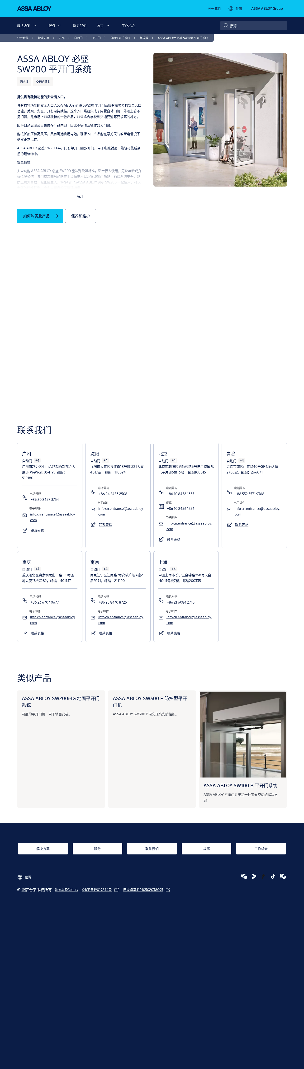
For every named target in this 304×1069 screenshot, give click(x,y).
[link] (214, 8)
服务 (51, 25)
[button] (34, 25)
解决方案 (23, 25)
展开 (80, 196)
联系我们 (79, 25)
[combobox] (253, 25)
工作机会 (128, 25)
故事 (100, 25)
